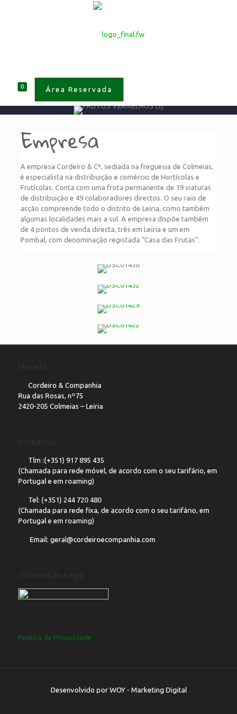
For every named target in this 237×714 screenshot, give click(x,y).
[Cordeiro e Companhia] (118, 33)
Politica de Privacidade (54, 637)
